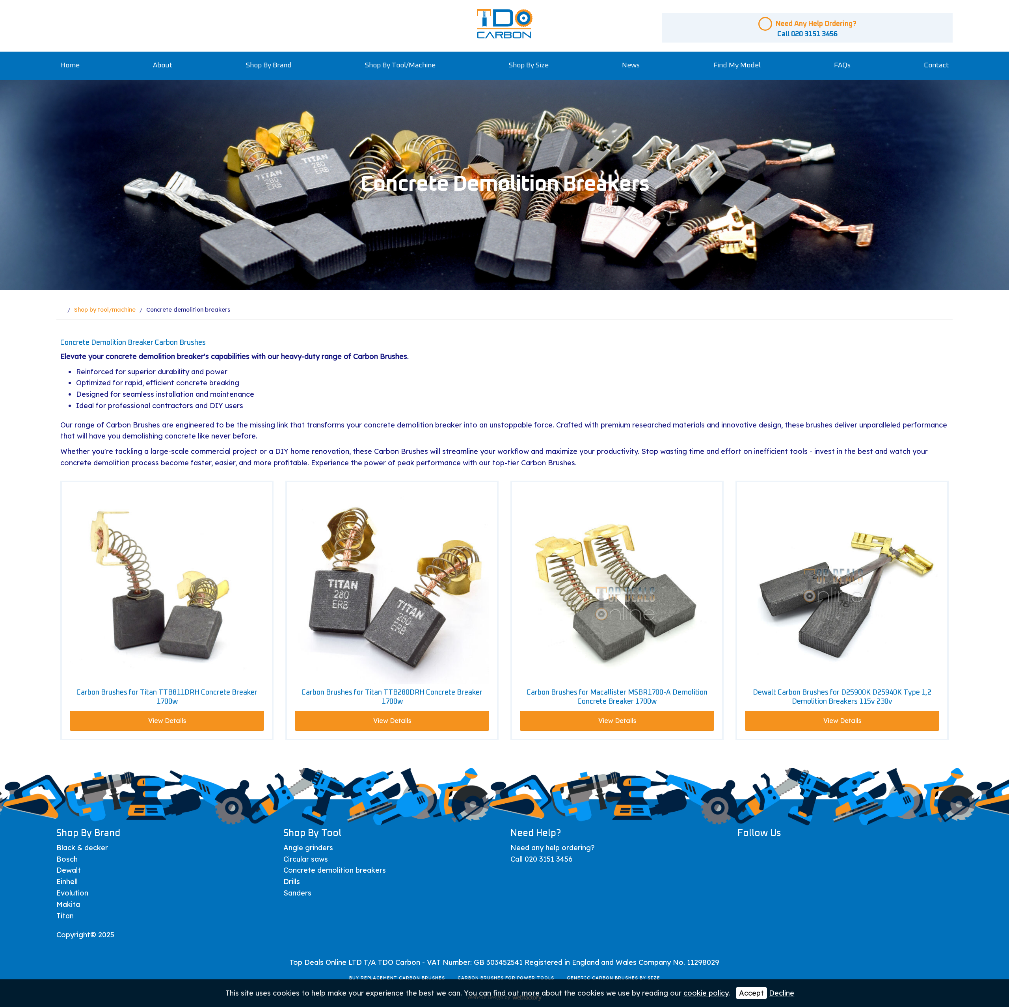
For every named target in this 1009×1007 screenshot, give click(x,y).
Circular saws (305, 859)
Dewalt (68, 870)
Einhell (67, 881)
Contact (936, 65)
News (631, 65)
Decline (781, 993)
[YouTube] (786, 851)
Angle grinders (308, 847)
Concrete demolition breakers (334, 870)
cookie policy (705, 993)
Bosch (67, 859)
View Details (167, 721)
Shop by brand (269, 65)
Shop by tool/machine (400, 65)
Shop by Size (529, 65)
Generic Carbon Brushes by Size (613, 978)
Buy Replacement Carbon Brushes (397, 978)
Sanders (297, 892)
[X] (766, 851)
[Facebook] (746, 851)
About (162, 65)
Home (70, 65)
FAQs (842, 65)
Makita (68, 904)
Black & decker (82, 847)
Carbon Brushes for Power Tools (506, 978)
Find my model (737, 65)
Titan (65, 915)
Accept (751, 993)
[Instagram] (805, 851)
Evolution (72, 892)
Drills (291, 881)
